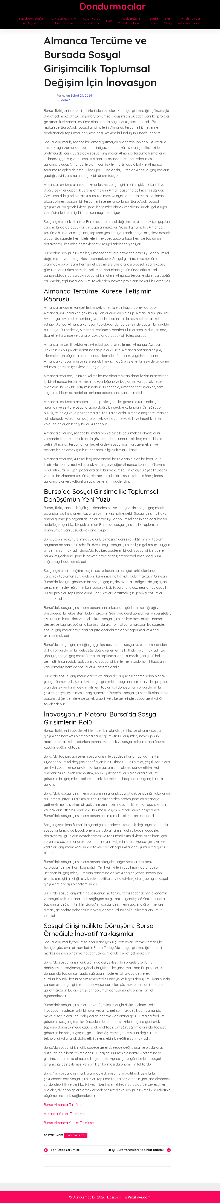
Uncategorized (76, 1135)
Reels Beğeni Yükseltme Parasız (131, 21)
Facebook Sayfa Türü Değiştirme (31, 21)
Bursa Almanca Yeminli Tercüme (69, 1123)
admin (65, 100)
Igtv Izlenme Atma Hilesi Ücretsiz (63, 21)
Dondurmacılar (113, 6)
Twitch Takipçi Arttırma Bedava (190, 21)
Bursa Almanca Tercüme (63, 1105)
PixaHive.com (139, 1197)
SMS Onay (168, 21)
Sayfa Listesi (154, 21)
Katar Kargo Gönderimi (91, 21)
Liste (109, 21)
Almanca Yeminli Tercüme (64, 1114)
